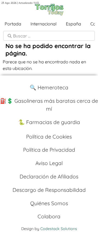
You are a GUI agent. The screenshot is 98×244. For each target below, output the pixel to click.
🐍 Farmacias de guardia (49, 122)
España (73, 24)
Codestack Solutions (58, 228)
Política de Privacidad (49, 149)
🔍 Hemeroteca (49, 87)
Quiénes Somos (49, 203)
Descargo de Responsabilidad (49, 190)
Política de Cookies (49, 136)
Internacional (43, 24)
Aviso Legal (49, 163)
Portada (13, 24)
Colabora (49, 216)
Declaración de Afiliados (49, 176)
